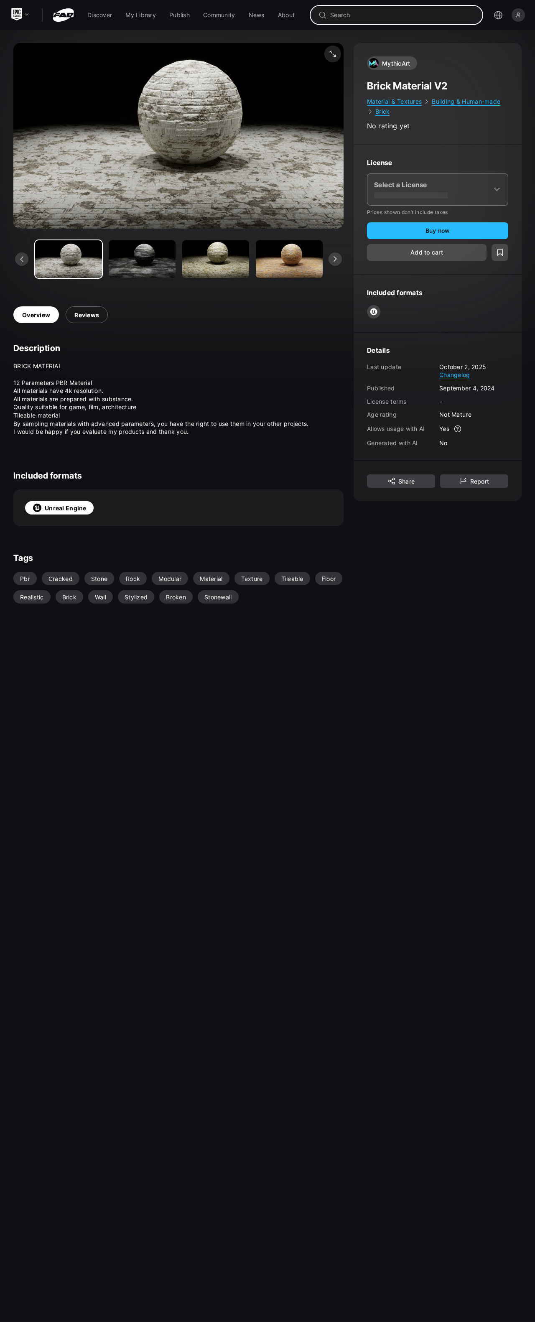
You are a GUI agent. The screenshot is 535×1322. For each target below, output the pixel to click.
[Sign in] (518, 15)
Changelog (454, 374)
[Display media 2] (215, 259)
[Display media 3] (289, 259)
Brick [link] (382, 111)
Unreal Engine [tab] (66, 508)
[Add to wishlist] (500, 252)
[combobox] (402, 15)
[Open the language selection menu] (498, 15)
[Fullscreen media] (332, 54)
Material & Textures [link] (394, 101)
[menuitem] (100, 15)
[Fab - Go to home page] (63, 15)
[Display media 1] (142, 259)
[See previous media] (21, 259)
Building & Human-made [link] (466, 101)
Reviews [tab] (86, 314)
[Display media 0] (68, 259)
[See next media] (335, 259)
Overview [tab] (36, 314)
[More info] (458, 428)
